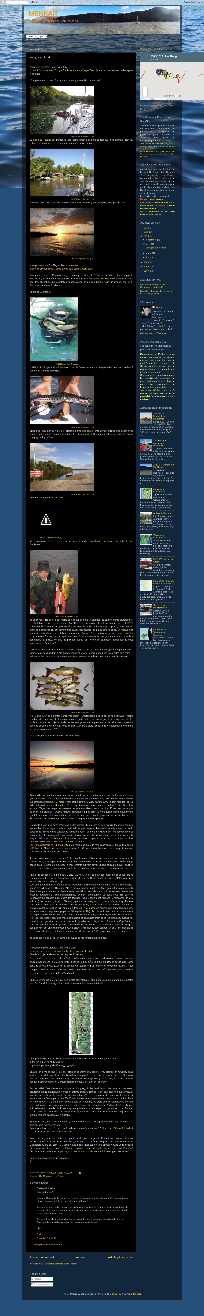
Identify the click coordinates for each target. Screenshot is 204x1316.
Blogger (137, 1294)
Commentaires (41, 1284)
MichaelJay (115, 1294)
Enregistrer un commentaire (48, 1244)
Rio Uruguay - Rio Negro (51, 1176)
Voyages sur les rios (156, 248)
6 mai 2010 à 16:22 (46, 1238)
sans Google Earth (118, 1128)
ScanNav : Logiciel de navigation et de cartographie (156, 292)
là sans (75, 951)
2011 (146, 232)
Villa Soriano (106, 278)
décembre (151, 240)
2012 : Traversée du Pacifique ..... (163, 466)
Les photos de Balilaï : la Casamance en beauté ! (152, 285)
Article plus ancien (120, 1257)
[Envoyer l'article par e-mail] (79, 1172)
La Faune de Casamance (159, 630)
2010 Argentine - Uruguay (84, 136)
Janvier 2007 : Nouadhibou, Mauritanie (160, 416)
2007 (146, 271)
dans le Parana (105, 541)
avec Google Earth (57, 1128)
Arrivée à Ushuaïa (162, 513)
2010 (146, 236)
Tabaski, (92, 908)
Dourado (58, 497)
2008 (146, 266)
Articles (37, 1279)
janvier (150, 257)
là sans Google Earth (84, 70)
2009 (146, 262)
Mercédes (60, 805)
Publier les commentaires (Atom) (60, 1264)
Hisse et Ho (153, 151)
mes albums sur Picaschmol (88, 1151)
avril (148, 244)
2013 (146, 228)
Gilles (159, 307)
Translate (50, 39)
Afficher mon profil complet (153, 333)
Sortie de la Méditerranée (160, 606)
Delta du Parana (42, 140)
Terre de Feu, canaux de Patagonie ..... (160, 443)
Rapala (124, 630)
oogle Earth (87, 951)
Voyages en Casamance (159, 536)
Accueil (81, 1257)
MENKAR (43, 13)
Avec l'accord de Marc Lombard (153, 144)
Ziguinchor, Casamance (159, 490)
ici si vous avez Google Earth (53, 70)
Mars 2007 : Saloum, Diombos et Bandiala (163, 582)
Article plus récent (41, 1257)
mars (149, 253)
